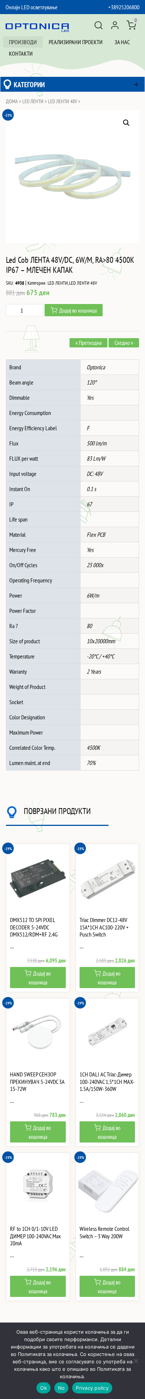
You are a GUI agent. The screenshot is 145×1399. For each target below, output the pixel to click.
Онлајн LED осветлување (32, 7)
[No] (135, 1360)
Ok (43, 1388)
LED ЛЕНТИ (33, 101)
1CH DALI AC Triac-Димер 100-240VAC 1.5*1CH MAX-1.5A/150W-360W (107, 1081)
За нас (122, 42)
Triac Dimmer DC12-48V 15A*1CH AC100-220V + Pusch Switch (104, 927)
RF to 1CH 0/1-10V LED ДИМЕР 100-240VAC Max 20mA (35, 1235)
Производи (23, 42)
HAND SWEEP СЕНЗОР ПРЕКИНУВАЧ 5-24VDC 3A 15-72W (37, 1081)
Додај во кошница (78, 310)
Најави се (115, 25)
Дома (12, 101)
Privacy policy (92, 1388)
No (61, 1388)
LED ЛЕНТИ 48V (62, 101)
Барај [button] (98, 25)
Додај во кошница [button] (40, 978)
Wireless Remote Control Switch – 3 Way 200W (104, 1232)
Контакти (21, 53)
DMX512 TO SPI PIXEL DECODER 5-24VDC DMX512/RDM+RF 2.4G (34, 927)
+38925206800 (123, 7)
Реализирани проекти (76, 42)
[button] (126, 123)
